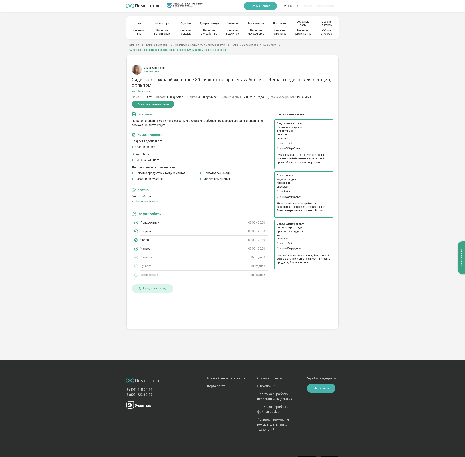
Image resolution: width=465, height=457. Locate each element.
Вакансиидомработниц (209, 32)
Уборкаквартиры (326, 23)
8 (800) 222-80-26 (139, 394)
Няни (139, 23)
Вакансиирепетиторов (162, 32)
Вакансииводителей (232, 32)
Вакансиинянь (138, 32)
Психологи (279, 23)
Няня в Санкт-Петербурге (226, 378)
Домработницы (209, 23)
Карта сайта (216, 386)
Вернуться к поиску (154, 288)
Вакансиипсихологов (279, 32)
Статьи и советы (269, 378)
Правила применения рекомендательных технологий (273, 424)
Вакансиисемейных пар (302, 32)
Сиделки (185, 23)
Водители (232, 23)
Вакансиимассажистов (256, 32)
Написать (321, 388)
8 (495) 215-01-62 (139, 390)
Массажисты (256, 23)
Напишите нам (461, 258)
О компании (266, 386)
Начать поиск (260, 5)
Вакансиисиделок (185, 32)
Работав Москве (326, 32)
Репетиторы (162, 23)
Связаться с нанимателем (153, 104)
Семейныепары (303, 23)
